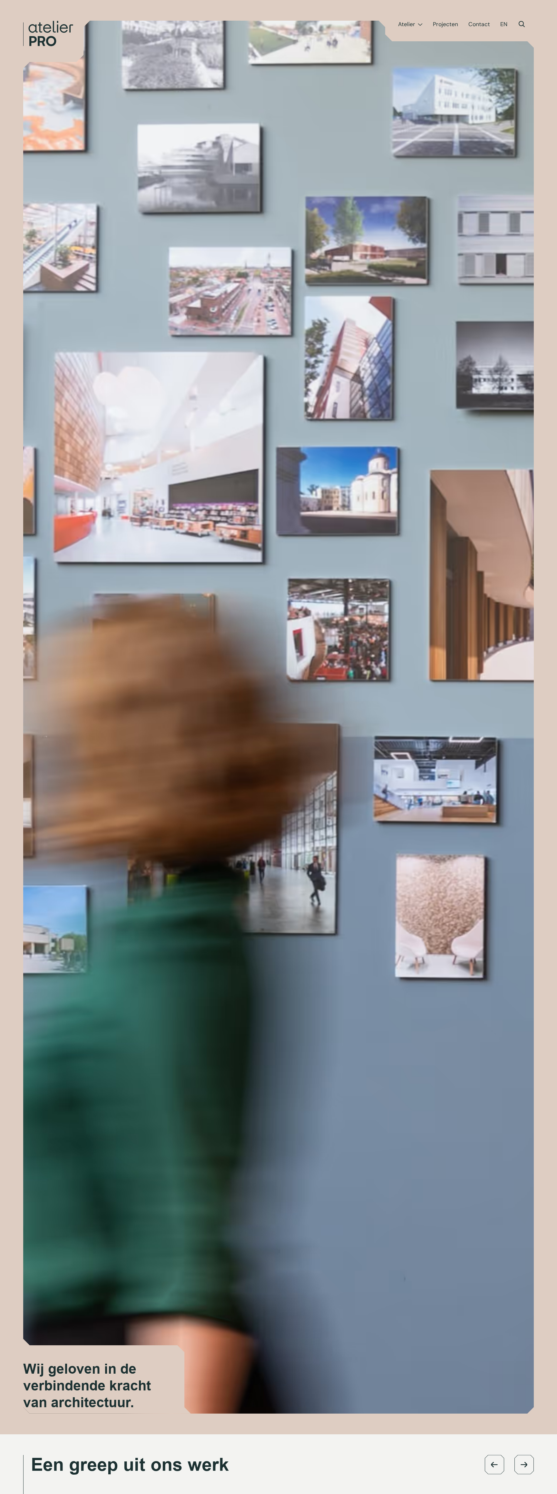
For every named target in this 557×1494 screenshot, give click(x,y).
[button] (494, 1464)
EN (503, 24)
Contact (479, 24)
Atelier (406, 24)
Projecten (445, 24)
